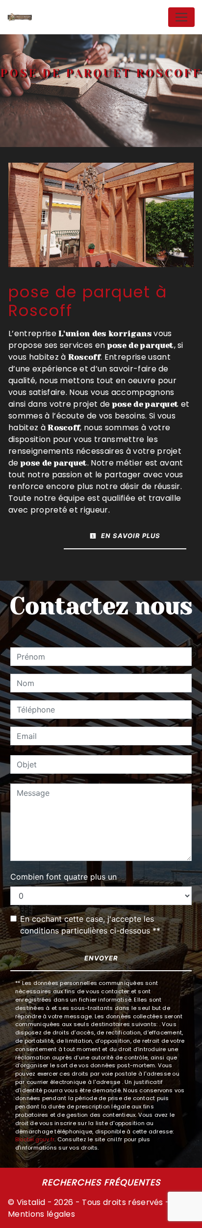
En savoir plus (129, 536)
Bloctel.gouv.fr (34, 1139)
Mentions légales (41, 1214)
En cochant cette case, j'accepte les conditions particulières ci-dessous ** (90, 924)
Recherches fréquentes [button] (101, 1182)
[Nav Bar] (181, 17)
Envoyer (101, 958)
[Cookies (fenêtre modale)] (3, 1222)
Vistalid (31, 1202)
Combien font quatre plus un (63, 877)
